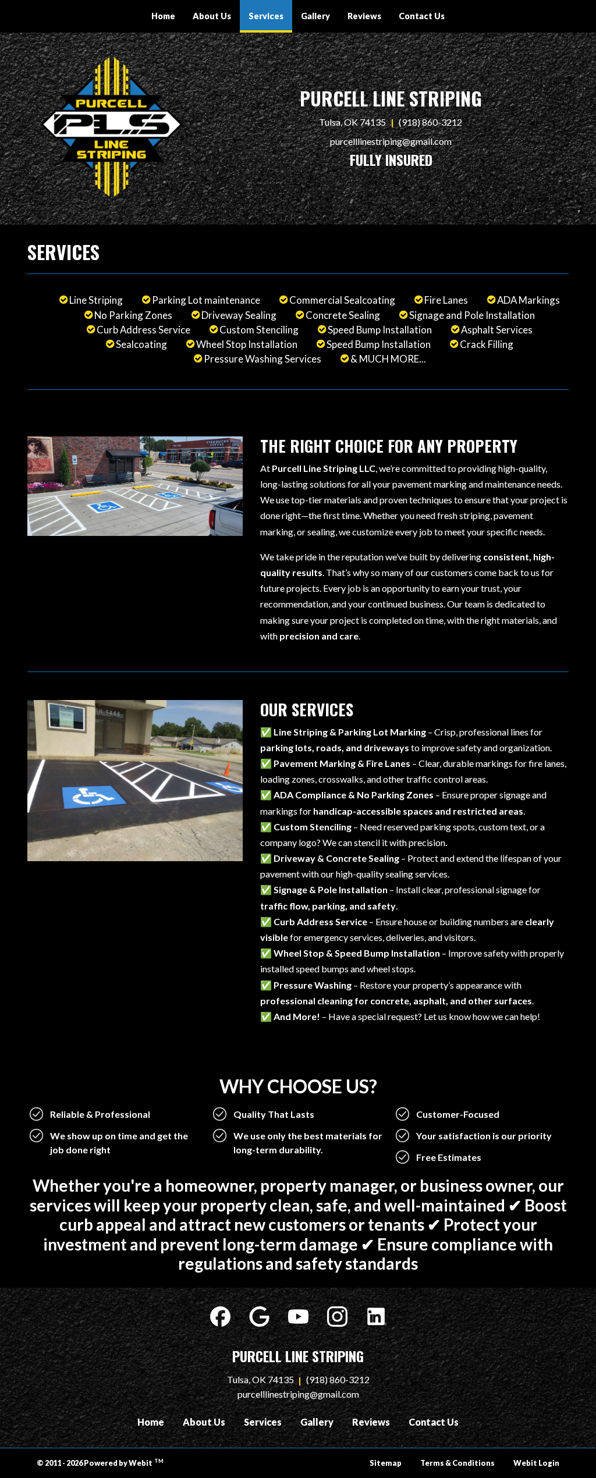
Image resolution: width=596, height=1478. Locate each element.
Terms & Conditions (457, 1463)
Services (270, 15)
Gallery (315, 16)
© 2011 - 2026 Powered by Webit (100, 1463)
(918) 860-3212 (430, 121)
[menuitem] (163, 16)
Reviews (364, 16)
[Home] (111, 126)
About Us (212, 16)
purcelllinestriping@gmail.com (391, 141)
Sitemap (386, 1463)
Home (163, 16)
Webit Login (536, 1463)
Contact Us (422, 16)
